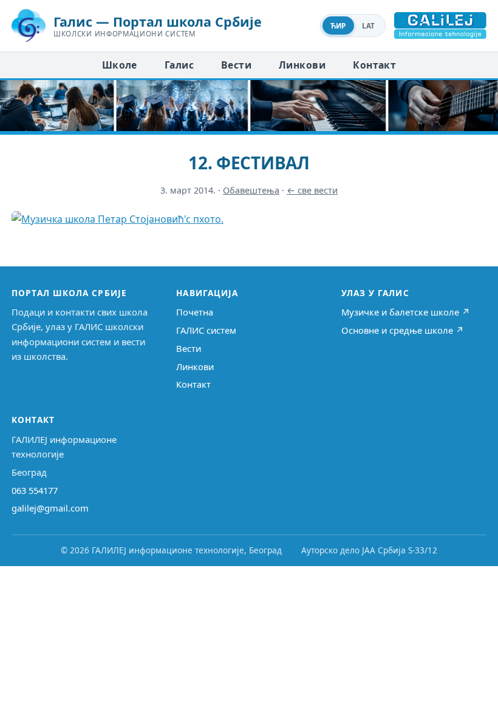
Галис (179, 65)
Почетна (194, 312)
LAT (368, 25)
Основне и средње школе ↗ (402, 330)
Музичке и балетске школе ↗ (405, 312)
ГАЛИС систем (206, 330)
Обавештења (251, 190)
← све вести (312, 190)
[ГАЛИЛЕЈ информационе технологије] (440, 25)
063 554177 (35, 490)
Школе (119, 65)
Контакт (374, 65)
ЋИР (338, 25)
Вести (236, 65)
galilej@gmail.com (50, 508)
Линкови (302, 65)
